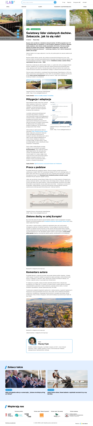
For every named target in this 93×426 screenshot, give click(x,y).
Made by (77, 423)
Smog (7, 6)
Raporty (69, 2)
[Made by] (84, 423)
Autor (39, 341)
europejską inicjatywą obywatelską (57, 221)
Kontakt (85, 2)
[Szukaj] (55, 2)
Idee (28, 29)
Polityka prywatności (10, 423)
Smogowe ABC (77, 2)
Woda (85, 6)
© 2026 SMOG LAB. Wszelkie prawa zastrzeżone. (45, 423)
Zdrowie (24, 6)
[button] (18, 30)
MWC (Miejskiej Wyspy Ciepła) (39, 131)
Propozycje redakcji (35, 29)
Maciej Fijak (36, 39)
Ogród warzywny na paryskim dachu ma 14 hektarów (48, 163)
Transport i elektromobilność (62, 6)
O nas (63, 2)
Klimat (40, 6)
